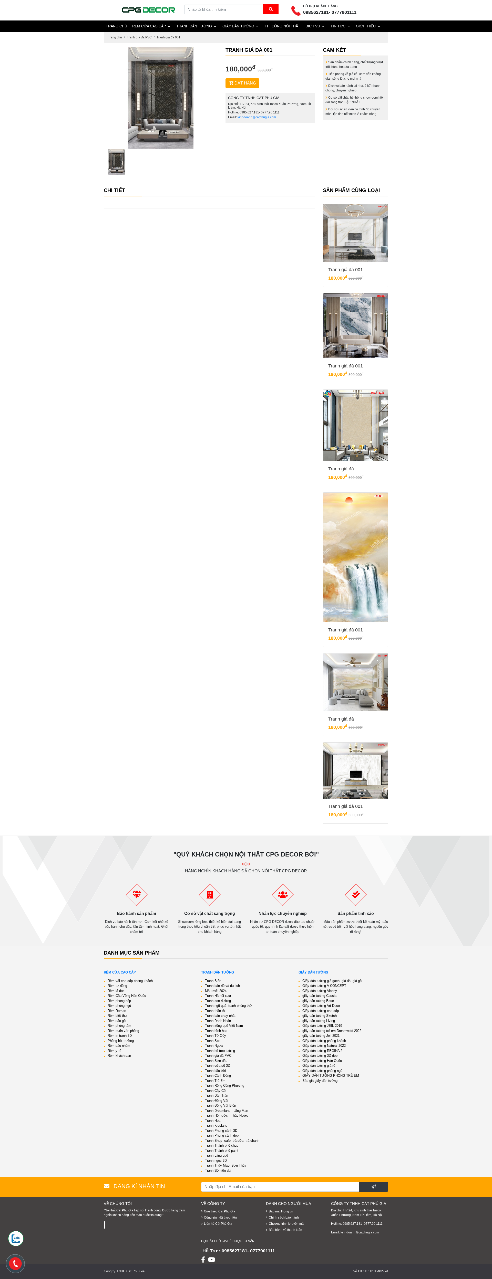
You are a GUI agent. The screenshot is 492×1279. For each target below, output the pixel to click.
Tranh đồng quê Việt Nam (224, 1026)
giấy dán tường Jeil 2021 (321, 1036)
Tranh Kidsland (216, 1125)
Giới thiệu (366, 26)
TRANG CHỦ (116, 26)
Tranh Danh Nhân (218, 1021)
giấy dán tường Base (318, 1001)
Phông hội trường (121, 1041)
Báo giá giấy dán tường (319, 1081)
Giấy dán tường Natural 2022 (324, 1046)
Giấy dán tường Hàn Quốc (322, 1061)
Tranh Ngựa (214, 1046)
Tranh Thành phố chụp (221, 1145)
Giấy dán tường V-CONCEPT (324, 986)
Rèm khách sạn (119, 1056)
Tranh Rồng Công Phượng (224, 1085)
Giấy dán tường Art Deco (321, 1006)
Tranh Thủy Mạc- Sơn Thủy (225, 1165)
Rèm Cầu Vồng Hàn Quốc (127, 996)
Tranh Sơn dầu (216, 1061)
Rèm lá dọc (116, 991)
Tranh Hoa (212, 1121)
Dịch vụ (312, 26)
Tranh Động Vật (216, 1101)
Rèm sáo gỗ (117, 1021)
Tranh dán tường (194, 26)
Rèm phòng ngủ (119, 1006)
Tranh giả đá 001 (168, 37)
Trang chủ (115, 37)
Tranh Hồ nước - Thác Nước (226, 1115)
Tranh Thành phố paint (221, 1151)
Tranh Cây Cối (215, 1091)
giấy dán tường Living (318, 1021)
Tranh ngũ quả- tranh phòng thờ (228, 1006)
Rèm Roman (117, 1011)
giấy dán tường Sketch (319, 1016)
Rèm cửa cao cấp (149, 26)
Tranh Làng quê (216, 1155)
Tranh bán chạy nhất (220, 1016)
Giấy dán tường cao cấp (320, 1011)
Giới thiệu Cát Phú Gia (219, 1211)
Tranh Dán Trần (216, 1095)
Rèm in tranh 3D (120, 1036)
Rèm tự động (117, 986)
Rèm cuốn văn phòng (123, 1031)
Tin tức (338, 26)
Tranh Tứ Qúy (215, 1036)
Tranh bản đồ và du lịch (222, 986)
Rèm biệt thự (117, 1016)
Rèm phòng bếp (119, 1001)
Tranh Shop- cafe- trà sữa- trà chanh (232, 1141)
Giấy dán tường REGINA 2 (322, 1051)
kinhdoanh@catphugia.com (257, 117)
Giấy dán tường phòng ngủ (322, 1071)
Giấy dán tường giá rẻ (318, 1065)
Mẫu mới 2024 (216, 991)
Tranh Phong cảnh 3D (221, 1131)
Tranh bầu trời (215, 1071)
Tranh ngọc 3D (216, 1160)
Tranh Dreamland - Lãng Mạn (226, 1111)
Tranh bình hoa (216, 1031)
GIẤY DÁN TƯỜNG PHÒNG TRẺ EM (330, 1075)
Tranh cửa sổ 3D (217, 1065)
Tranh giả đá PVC (139, 37)
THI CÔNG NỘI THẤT (282, 26)
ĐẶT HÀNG (244, 83)
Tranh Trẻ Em (215, 1081)
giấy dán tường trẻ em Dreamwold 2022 (331, 1031)
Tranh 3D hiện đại (218, 1170)
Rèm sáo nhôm (119, 1046)
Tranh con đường (218, 1001)
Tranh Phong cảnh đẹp (222, 1135)
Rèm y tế (114, 1051)
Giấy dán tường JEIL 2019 (322, 1026)
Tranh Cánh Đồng (218, 1075)
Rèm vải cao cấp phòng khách (130, 981)
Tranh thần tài (215, 1011)
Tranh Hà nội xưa (218, 996)
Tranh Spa (212, 1041)
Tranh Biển (213, 981)
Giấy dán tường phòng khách (324, 1041)
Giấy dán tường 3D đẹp (319, 1056)
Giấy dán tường (238, 26)
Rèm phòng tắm (119, 1026)
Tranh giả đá (341, 468)
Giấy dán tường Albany (319, 991)
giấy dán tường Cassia (319, 996)
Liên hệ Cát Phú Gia (218, 1223)
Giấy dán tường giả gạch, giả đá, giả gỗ (332, 981)
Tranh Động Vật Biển (220, 1105)
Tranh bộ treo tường (220, 1051)
